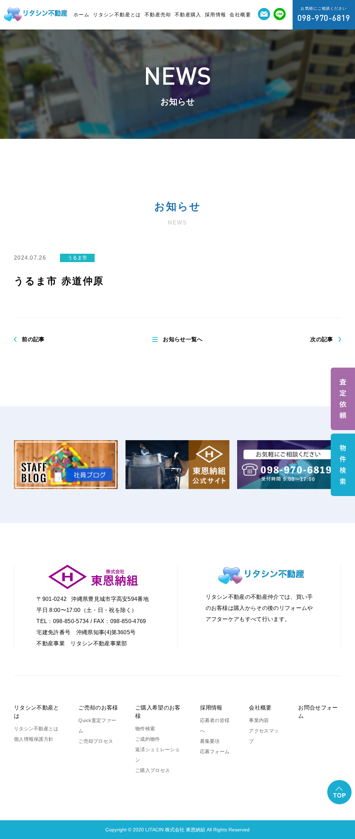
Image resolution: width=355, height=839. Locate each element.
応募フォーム (215, 751)
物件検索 (145, 728)
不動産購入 (188, 14)
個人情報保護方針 (33, 739)
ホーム (81, 14)
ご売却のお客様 (98, 708)
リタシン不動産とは (117, 14)
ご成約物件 (147, 739)
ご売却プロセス (95, 741)
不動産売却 (158, 14)
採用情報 (215, 14)
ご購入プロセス (152, 770)
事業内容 (259, 720)
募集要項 (210, 741)
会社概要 (240, 14)
